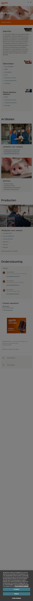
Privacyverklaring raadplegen (21, 586)
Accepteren (16, 589)
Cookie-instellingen (16, 598)
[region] (16, 585)
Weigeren (16, 593)
